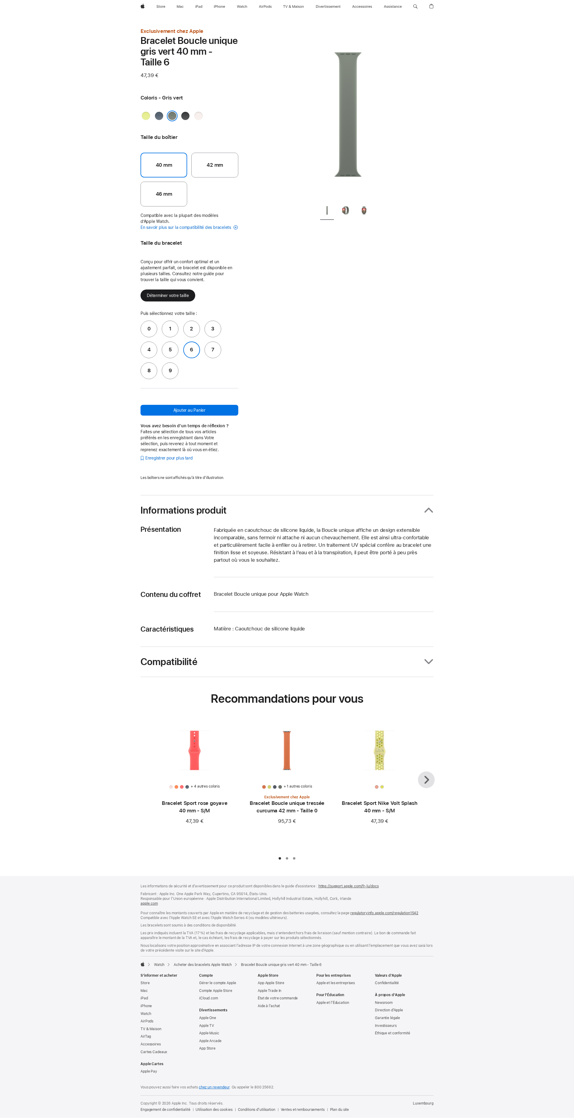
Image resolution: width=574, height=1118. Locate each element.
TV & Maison (151, 1029)
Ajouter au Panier (189, 410)
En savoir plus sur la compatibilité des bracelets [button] (186, 227)
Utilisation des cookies (214, 1110)
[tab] (327, 211)
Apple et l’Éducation (332, 1003)
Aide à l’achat (269, 1006)
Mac (144, 991)
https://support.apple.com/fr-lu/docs (348, 886)
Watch (159, 965)
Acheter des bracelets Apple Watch (203, 965)
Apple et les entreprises (335, 983)
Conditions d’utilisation (256, 1110)
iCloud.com (208, 998)
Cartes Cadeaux (154, 1052)
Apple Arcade (210, 1041)
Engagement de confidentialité (165, 1110)
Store (145, 983)
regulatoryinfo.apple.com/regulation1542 (384, 913)
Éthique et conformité (392, 1033)
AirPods (147, 1021)
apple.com (149, 903)
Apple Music (209, 1033)
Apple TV (206, 1026)
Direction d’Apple (389, 1010)
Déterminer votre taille (168, 295)
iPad (144, 998)
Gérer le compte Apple (217, 983)
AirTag (146, 1036)
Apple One (207, 1018)
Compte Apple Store (215, 991)
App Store (207, 1048)
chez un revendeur (214, 1087)
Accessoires (151, 1044)
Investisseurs (385, 1026)
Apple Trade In (269, 991)
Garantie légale (387, 1018)
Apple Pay (149, 1071)
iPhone (146, 1006)
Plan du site (339, 1110)
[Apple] (143, 964)
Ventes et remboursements (303, 1110)
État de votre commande (278, 998)
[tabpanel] (347, 113)
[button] (415, 6)
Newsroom (384, 1003)
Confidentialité (387, 983)
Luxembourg (423, 1103)
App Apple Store (271, 983)
